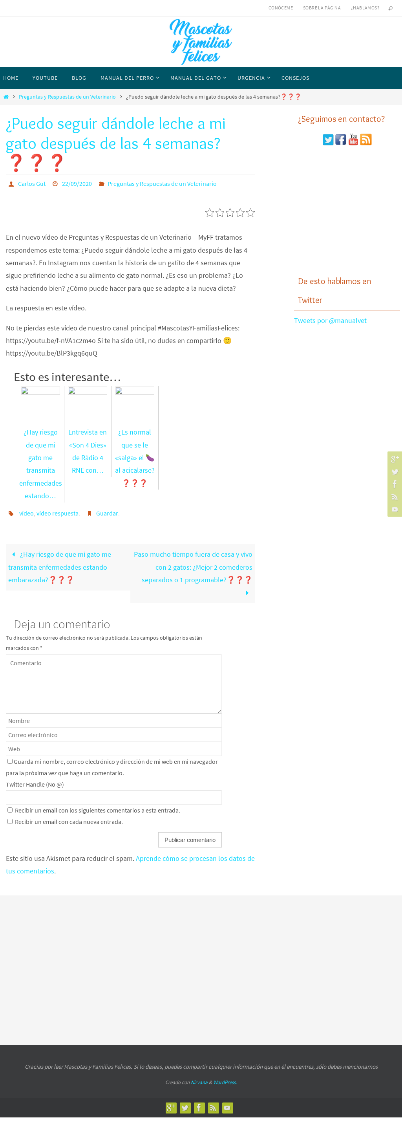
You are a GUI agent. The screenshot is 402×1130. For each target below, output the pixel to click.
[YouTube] (393, 509)
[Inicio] (6, 96)
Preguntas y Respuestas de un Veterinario (67, 96)
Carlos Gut (32, 183)
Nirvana (199, 1078)
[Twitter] (393, 471)
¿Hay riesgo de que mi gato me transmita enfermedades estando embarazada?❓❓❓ (59, 563)
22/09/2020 (77, 183)
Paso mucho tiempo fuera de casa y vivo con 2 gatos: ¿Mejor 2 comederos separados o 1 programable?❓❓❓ (193, 563)
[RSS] (393, 496)
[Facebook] (393, 484)
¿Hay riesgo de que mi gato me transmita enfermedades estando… (40, 462)
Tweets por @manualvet (330, 320)
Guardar (107, 510)
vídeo (26, 510)
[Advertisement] (347, 210)
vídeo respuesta (58, 510)
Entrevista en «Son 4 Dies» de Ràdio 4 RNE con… (87, 449)
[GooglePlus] (393, 458)
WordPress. (225, 1078)
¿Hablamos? (365, 8)
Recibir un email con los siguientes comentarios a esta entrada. (97, 806)
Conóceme (281, 8)
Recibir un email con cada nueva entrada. (69, 818)
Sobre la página (322, 8)
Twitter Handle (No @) (35, 781)
